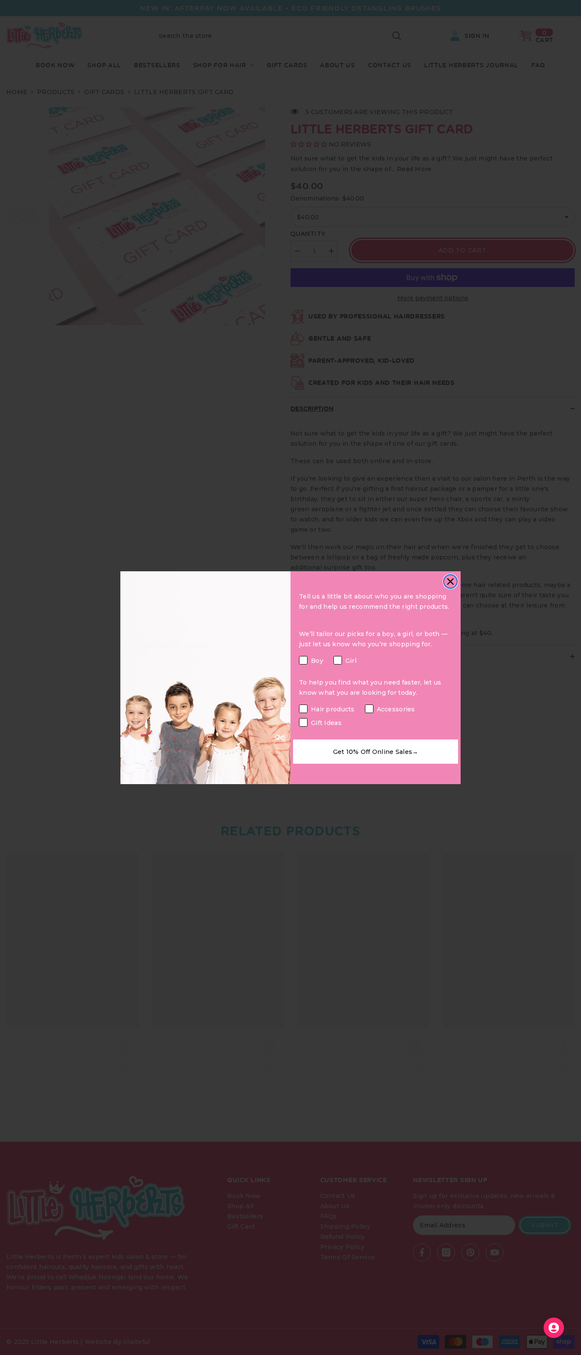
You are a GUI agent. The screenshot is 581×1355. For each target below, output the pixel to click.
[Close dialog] (450, 581)
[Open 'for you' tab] (554, 1328)
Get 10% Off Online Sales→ (376, 752)
